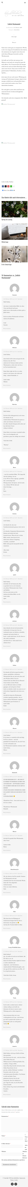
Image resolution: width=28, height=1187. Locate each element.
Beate (14, 467)
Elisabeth (14, 772)
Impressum (22, 1178)
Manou (14, 728)
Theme (12, 1180)
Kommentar (5, 1116)
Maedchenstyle (14, 869)
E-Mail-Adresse (6, 1143)
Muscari (14, 42)
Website (4, 1151)
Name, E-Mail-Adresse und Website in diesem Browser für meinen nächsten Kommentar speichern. (14, 1148)
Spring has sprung (7, 219)
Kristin (14, 514)
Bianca (14, 831)
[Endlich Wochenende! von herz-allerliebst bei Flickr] (14, 122)
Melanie (14, 347)
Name (4, 1136)
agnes (14, 575)
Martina (14, 404)
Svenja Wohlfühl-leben (14, 947)
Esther (14, 665)
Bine (14, 911)
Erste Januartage (7, 264)
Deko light (14, 37)
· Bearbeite (19, 299)
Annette (14, 1046)
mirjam (14, 621)
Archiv (16, 1180)
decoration (16, 30)
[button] (26, 1)
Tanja (14, 998)
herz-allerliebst (15, 1178)
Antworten (7, 328)
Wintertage (5, 242)
